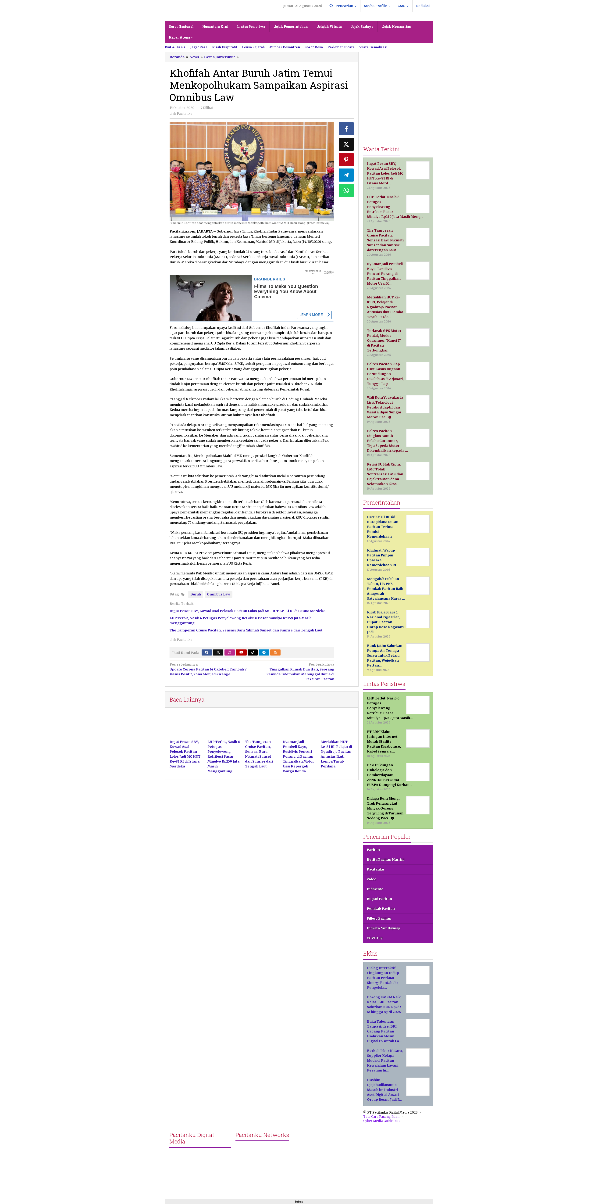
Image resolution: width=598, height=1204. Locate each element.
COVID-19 (375, 938)
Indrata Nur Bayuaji (383, 928)
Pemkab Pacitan (381, 909)
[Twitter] (218, 652)
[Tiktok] (253, 652)
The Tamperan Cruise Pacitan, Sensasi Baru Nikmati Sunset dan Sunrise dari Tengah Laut (246, 630)
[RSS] (275, 652)
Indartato (375, 889)
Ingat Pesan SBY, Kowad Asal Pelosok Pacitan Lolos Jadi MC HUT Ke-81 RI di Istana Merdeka (247, 611)
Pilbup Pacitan (379, 918)
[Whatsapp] (346, 190)
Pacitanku (375, 869)
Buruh (195, 594)
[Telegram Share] (346, 175)
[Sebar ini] (346, 128)
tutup (299, 1201)
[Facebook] (207, 652)
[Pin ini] (346, 159)
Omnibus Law (218, 594)
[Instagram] (229, 652)
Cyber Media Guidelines (381, 1121)
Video (371, 879)
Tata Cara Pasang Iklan (381, 1117)
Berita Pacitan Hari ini (385, 859)
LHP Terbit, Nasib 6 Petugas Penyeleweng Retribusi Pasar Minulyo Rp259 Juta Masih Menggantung (223, 756)
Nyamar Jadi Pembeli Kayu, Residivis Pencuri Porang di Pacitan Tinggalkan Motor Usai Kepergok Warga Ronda (298, 756)
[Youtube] (241, 652)
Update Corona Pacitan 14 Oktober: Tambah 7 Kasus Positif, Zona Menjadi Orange (208, 669)
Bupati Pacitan (379, 899)
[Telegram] (264, 652)
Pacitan (373, 850)
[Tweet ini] (346, 144)
